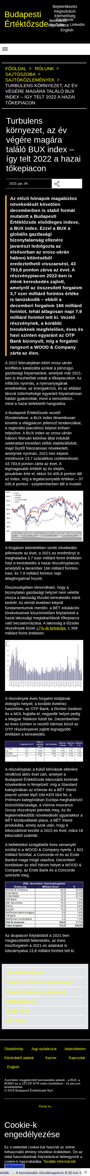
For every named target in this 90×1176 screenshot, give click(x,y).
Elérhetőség (64, 16)
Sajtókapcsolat (20, 1001)
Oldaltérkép (13, 1049)
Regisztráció (65, 11)
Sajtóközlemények (24, 972)
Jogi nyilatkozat (44, 1049)
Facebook (64, 19)
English (67, 30)
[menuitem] (13, 1049)
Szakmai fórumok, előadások (35, 991)
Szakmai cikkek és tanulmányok (39, 981)
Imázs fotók (17, 1010)
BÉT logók (16, 1020)
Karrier (51, 1058)
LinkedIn (77, 24)
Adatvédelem (75, 1049)
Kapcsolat (77, 1058)
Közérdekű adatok (19, 1058)
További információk (59, 1161)
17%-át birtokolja (51, 628)
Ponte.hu (45, 1106)
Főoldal (16, 68)
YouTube (56, 24)
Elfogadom (14, 1166)
